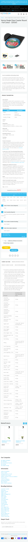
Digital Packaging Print (5, 494)
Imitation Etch (4, 503)
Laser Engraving (4, 504)
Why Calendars (4, 481)
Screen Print (3, 512)
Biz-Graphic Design (5, 465)
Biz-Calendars (4, 461)
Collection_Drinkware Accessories (15, 240)
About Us (6, 6)
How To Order (4, 472)
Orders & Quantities (5, 471)
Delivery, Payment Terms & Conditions (9, 476)
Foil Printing (3, 500)
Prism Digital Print (5, 507)
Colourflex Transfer (5, 489)
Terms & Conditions (5, 479)
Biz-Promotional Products (6, 463)
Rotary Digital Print (5, 509)
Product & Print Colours (7, 265)
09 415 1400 (9, 10)
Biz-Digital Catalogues (5, 460)
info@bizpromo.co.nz (18, 10)
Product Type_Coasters (8, 243)
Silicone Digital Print (5, 513)
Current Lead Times (15, 8)
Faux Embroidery (4, 499)
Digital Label (3, 492)
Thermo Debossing (5, 516)
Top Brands (22, 8)
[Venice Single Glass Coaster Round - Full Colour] (14, 41)
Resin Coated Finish (5, 508)
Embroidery (3, 498)
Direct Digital (3, 496)
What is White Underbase (6, 483)
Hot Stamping (4, 502)
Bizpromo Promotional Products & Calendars (17, 534)
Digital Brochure (17, 6)
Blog (26, 8)
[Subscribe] (25, 527)
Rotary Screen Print (5, 511)
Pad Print (3, 505)
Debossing (3, 490)
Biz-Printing (3, 464)
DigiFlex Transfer (4, 491)
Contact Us (11, 6)
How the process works (6, 8)
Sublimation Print (4, 514)
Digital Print (3, 495)
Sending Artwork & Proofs (18, 261)
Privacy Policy (4, 477)
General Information (5, 480)
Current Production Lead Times (17, 162)
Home (2, 6)
